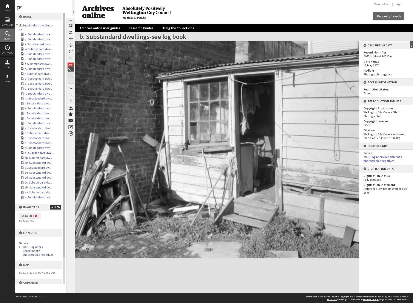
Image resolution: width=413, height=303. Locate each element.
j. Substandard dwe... (38, 113)
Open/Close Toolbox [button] (73, 8)
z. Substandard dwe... (38, 34)
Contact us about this (70, 120)
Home (7, 10)
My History (7, 53)
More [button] (7, 81)
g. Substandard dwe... (38, 128)
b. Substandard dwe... (39, 153)
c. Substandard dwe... (38, 148)
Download (70, 107)
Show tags (28, 215)
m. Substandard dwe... (39, 98)
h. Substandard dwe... (38, 123)
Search (7, 39)
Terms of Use (34, 296)
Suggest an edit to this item (19, 8)
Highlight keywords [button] (70, 101)
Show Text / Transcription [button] (70, 88)
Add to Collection (70, 114)
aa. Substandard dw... (38, 192)
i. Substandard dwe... (38, 118)
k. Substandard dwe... (38, 108)
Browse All (7, 24)
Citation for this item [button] (70, 133)
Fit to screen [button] (70, 32)
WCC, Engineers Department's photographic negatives (38, 251)
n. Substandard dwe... (38, 93)
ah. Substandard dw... (38, 158)
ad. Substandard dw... (38, 177)
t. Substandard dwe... (38, 64)
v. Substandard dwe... (38, 54)
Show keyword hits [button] (70, 95)
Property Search (389, 16)
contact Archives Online (366, 296)
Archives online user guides (100, 28)
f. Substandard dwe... (38, 133)
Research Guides (141, 28)
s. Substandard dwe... (38, 69)
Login (7, 67)
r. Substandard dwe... (38, 74)
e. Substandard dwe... (38, 138)
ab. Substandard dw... (38, 187)
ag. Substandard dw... (38, 163)
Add (53, 207)
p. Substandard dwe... (38, 84)
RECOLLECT (332, 299)
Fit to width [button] (70, 38)
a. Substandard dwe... (38, 197)
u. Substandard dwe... (38, 59)
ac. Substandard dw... (38, 182)
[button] (71, 69)
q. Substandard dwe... (38, 79)
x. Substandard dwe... (38, 44)
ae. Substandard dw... (38, 172)
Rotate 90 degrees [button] (70, 51)
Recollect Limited (371, 299)
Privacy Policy (21, 296)
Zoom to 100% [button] (70, 58)
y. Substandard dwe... (38, 39)
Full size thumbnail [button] (70, 26)
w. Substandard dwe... (39, 49)
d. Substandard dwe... (38, 143)
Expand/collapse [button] (411, 44)
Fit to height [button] (70, 45)
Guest (386, 4)
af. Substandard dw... (38, 168)
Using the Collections (178, 28)
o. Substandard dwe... (38, 88)
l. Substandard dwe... (38, 103)
